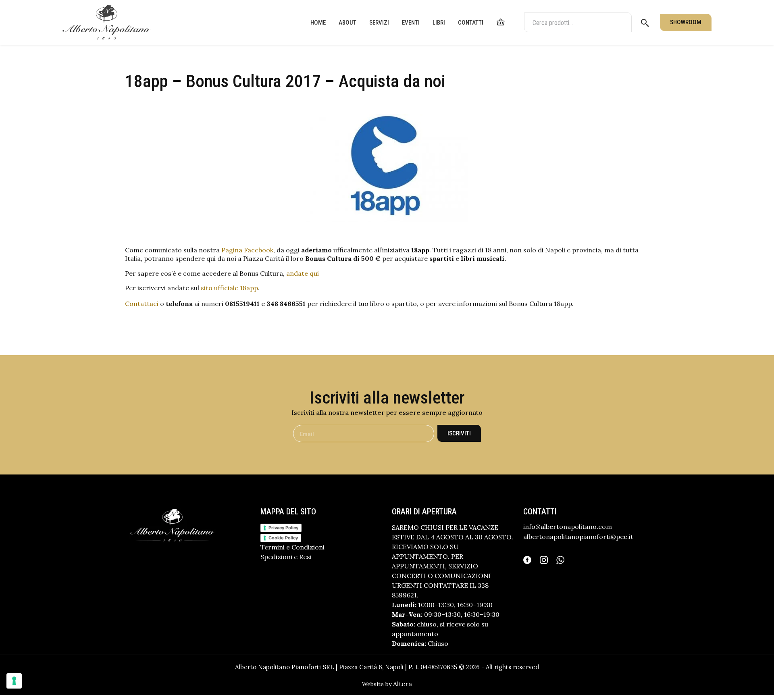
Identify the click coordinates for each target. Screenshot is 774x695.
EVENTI (411, 22)
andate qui (302, 273)
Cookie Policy (283, 538)
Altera (402, 684)
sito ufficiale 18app (229, 288)
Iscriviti (459, 433)
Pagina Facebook (247, 250)
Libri (439, 22)
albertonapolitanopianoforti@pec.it (578, 537)
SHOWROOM (685, 22)
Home (318, 22)
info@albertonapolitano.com (567, 526)
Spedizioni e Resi (286, 557)
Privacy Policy (283, 528)
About (347, 22)
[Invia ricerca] (645, 22)
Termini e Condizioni (292, 547)
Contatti (470, 22)
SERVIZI (379, 22)
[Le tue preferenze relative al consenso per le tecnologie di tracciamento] (14, 681)
